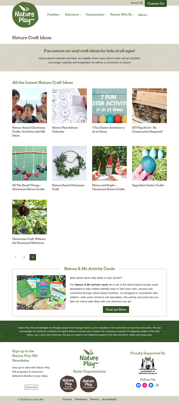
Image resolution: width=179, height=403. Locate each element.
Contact (67, 399)
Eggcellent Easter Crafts (148, 185)
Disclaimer (81, 399)
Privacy (94, 399)
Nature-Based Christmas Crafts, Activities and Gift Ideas (28, 131)
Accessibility (109, 399)
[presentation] (29, 105)
